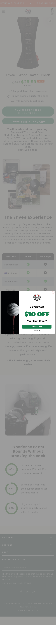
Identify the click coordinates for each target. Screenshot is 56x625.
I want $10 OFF (37, 327)
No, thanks (37, 330)
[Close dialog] (53, 292)
